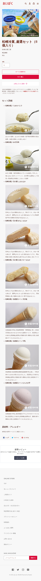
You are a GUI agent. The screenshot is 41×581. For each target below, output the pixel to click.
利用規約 (6, 522)
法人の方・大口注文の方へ (12, 505)
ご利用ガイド (8, 494)
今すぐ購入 (20, 77)
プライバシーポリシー (10, 517)
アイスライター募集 (10, 533)
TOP (5, 483)
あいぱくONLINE (18, 574)
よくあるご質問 (8, 528)
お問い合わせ (8, 539)
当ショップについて (10, 489)
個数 (3, 61)
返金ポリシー (8, 544)
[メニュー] (38, 4)
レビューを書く (20, 458)
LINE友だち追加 (8, 500)
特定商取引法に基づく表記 (12, 511)
